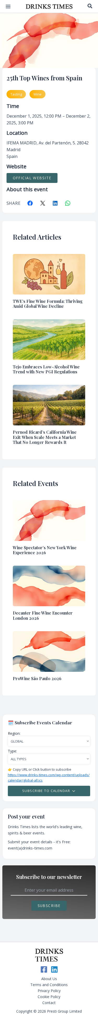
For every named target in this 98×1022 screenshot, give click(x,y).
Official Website (32, 177)
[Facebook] (44, 969)
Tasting (16, 94)
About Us (49, 978)
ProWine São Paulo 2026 (37, 678)
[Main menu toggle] (8, 6)
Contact (49, 1002)
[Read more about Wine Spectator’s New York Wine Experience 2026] (49, 520)
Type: (12, 751)
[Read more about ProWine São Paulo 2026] (49, 651)
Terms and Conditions (49, 984)
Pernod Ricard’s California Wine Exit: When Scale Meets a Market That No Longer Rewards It (45, 437)
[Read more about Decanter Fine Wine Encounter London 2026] (49, 586)
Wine (37, 94)
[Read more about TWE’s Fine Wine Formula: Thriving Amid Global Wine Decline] (49, 274)
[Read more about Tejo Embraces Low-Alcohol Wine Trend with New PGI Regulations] (49, 339)
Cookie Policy (49, 996)
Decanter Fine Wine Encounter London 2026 (43, 615)
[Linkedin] (54, 969)
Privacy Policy (49, 990)
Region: (14, 733)
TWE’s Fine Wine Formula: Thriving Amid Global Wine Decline (48, 303)
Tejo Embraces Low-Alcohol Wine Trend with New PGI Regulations (46, 369)
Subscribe (49, 905)
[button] (90, 6)
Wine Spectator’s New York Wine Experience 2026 (45, 550)
